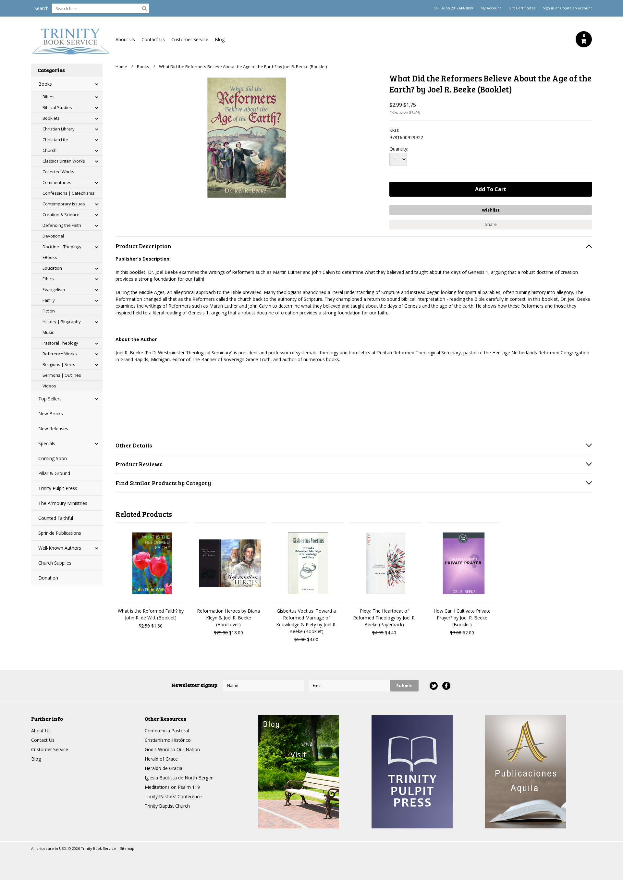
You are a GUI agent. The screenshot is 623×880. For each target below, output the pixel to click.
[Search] (144, 8)
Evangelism (54, 289)
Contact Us (153, 39)
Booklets (51, 118)
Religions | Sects (59, 364)
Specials (46, 443)
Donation (48, 578)
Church (49, 150)
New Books (50, 413)
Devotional (53, 236)
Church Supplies (54, 563)
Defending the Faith (62, 225)
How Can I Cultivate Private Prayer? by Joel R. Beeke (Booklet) (462, 618)
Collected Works (58, 172)
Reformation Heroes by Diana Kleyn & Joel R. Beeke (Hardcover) (228, 618)
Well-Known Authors (59, 548)
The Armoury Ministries (62, 503)
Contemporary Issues (64, 204)
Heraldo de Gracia (163, 768)
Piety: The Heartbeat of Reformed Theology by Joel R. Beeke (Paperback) (384, 618)
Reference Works (60, 354)
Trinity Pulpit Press (57, 488)
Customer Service (189, 39)
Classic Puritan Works (64, 161)
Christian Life (55, 139)
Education (52, 268)
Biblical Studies (57, 107)
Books (45, 84)
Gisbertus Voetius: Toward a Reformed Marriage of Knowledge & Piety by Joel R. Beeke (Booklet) (306, 621)
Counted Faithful (55, 518)
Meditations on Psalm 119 (172, 787)
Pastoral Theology (60, 343)
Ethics (48, 279)
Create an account (576, 8)
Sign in (548, 8)
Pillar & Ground (54, 473)
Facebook (446, 686)
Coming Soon (52, 458)
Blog (220, 39)
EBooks (50, 257)
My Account (491, 8)
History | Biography (62, 321)
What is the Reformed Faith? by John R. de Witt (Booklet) (151, 614)
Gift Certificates (521, 8)
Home (121, 66)
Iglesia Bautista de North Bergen (179, 778)
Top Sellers (50, 399)
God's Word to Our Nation (172, 749)
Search (41, 8)
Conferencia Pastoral (167, 730)
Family (49, 300)
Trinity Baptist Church (167, 806)
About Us (125, 39)
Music (48, 332)
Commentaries (57, 182)
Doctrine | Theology (62, 247)
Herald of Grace (161, 759)
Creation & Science (61, 214)
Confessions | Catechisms (68, 193)
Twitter (434, 686)
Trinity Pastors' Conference (173, 796)
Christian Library (59, 129)
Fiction (49, 311)
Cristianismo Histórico (168, 740)
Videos (49, 386)
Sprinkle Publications (59, 533)
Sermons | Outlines (62, 375)
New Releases (53, 428)
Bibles (49, 97)
